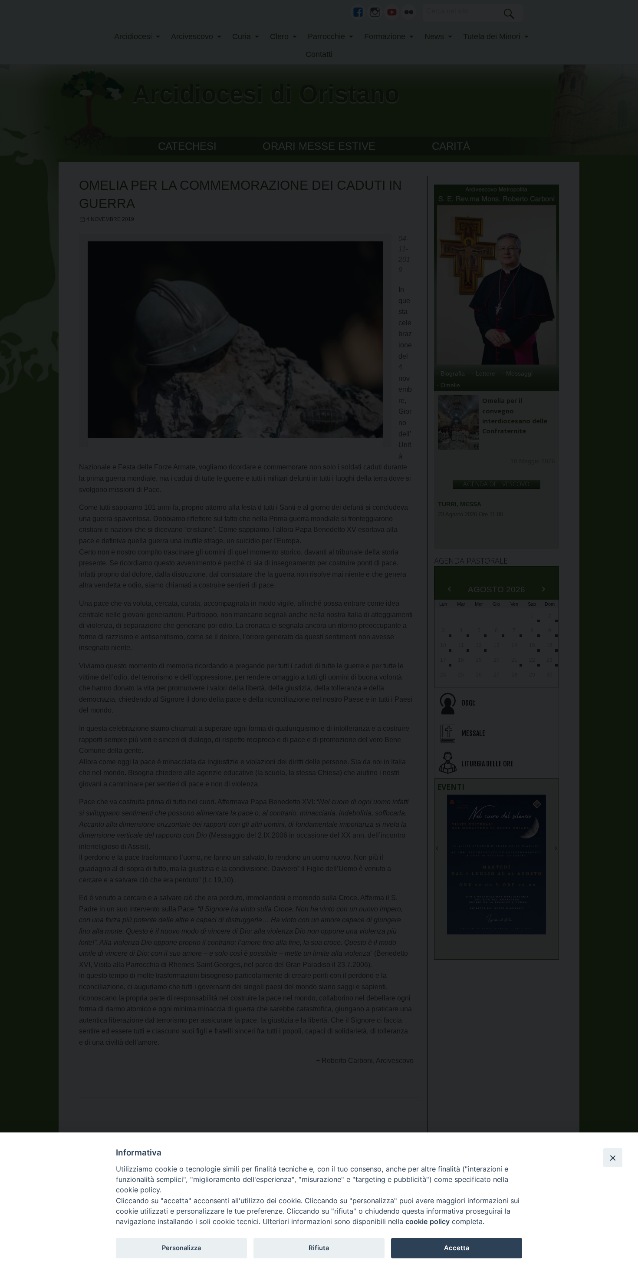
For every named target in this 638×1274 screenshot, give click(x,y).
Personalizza (181, 1248)
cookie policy (427, 1221)
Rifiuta (319, 1248)
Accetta (456, 1248)
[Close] (612, 1157)
